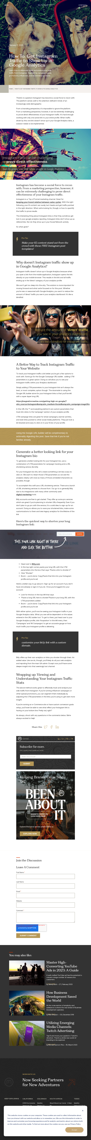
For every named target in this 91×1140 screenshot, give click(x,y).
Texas (76, 1099)
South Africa (56, 1099)
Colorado (42, 1099)
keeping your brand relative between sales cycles (38, 202)
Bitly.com (36, 564)
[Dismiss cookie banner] (83, 1110)
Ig (58, 739)
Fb (67, 739)
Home (11, 89)
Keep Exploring (12, 1099)
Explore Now (30, 834)
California (28, 1099)
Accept (74, 1130)
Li (63, 739)
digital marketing (24, 494)
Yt (72, 739)
